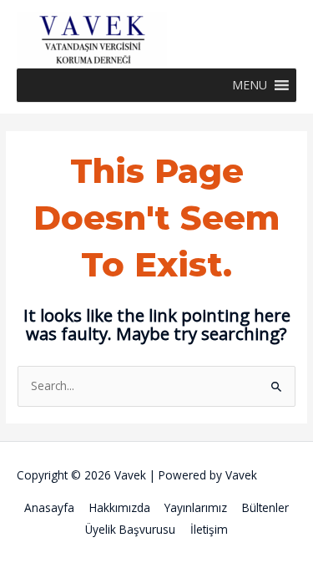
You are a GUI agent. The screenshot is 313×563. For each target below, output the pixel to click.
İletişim (209, 529)
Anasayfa (49, 507)
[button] (249, 85)
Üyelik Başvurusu (130, 529)
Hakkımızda (119, 507)
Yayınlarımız (195, 507)
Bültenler (265, 507)
